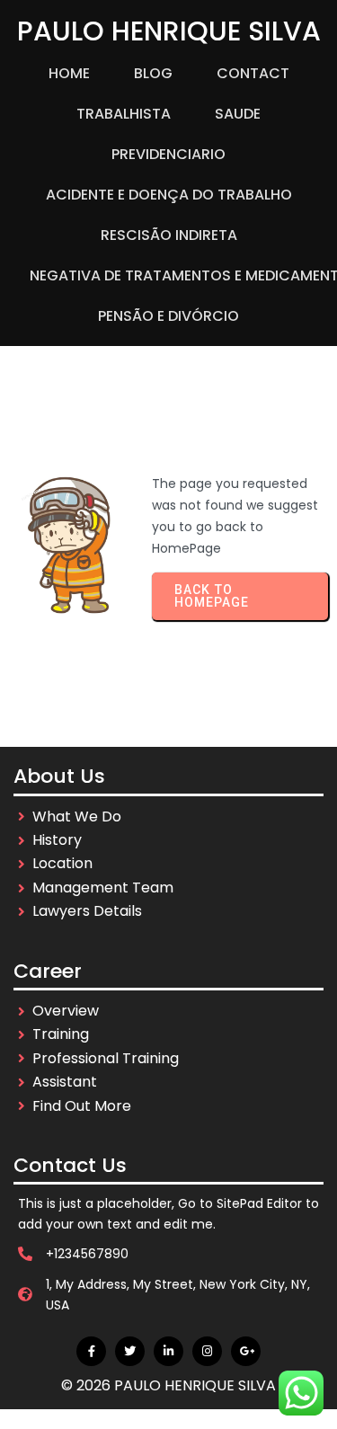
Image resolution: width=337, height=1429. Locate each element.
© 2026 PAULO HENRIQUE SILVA (168, 1385)
